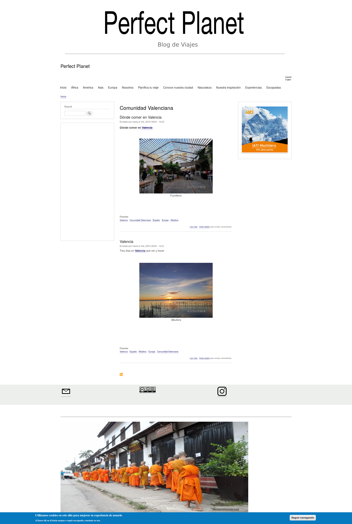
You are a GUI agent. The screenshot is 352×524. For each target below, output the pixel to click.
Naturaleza (205, 87)
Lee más (193, 226)
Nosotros (127, 87)
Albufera (174, 220)
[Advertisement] (87, 182)
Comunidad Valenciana (140, 220)
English (288, 79)
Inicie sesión (204, 226)
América (88, 87)
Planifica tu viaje (148, 87)
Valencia (146, 128)
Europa (112, 87)
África (74, 87)
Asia (100, 87)
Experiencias (253, 87)
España (156, 220)
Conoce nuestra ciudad (178, 87)
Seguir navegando (302, 517)
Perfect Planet (75, 66)
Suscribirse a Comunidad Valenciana (121, 374)
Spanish (288, 77)
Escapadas (273, 87)
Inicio (63, 87)
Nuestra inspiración (228, 87)
